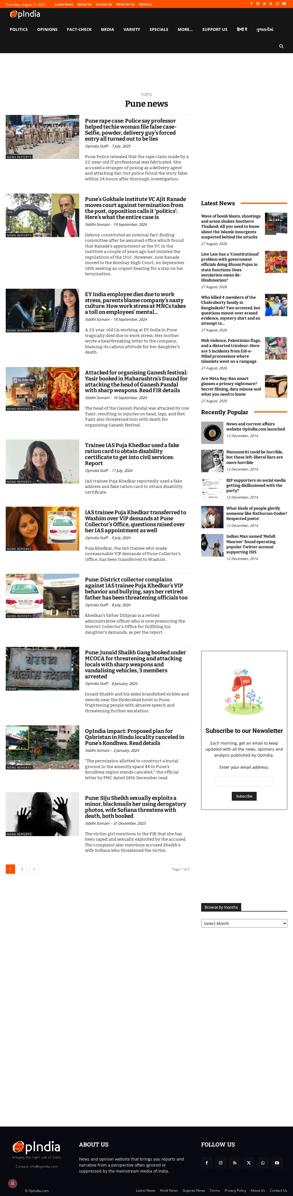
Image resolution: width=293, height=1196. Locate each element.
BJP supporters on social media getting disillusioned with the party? (256, 485)
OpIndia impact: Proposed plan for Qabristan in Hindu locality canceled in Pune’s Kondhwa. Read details (134, 737)
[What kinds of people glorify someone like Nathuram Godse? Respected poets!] (212, 517)
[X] (271, 4)
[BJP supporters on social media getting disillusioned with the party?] (212, 489)
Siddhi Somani (97, 224)
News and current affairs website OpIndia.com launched (255, 427)
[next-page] (34, 869)
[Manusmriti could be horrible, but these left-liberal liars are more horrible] (212, 461)
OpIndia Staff (96, 146)
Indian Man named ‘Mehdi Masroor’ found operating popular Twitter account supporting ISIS (251, 544)
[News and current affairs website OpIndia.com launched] (212, 433)
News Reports (19, 157)
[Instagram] (258, 4)
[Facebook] (251, 4)
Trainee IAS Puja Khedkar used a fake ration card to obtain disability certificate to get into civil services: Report (132, 454)
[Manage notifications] (12, 1183)
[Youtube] (284, 4)
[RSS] (264, 4)
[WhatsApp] (277, 4)
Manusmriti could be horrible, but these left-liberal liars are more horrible (254, 457)
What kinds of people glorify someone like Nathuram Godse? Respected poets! (256, 513)
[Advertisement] (244, 856)
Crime (12, 689)
